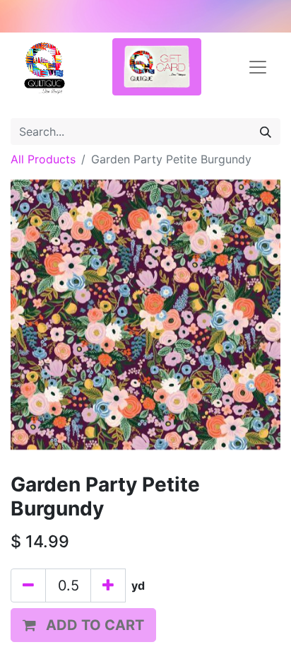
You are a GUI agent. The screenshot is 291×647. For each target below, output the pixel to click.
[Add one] (108, 585)
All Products (43, 159)
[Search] (265, 131)
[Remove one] (28, 585)
